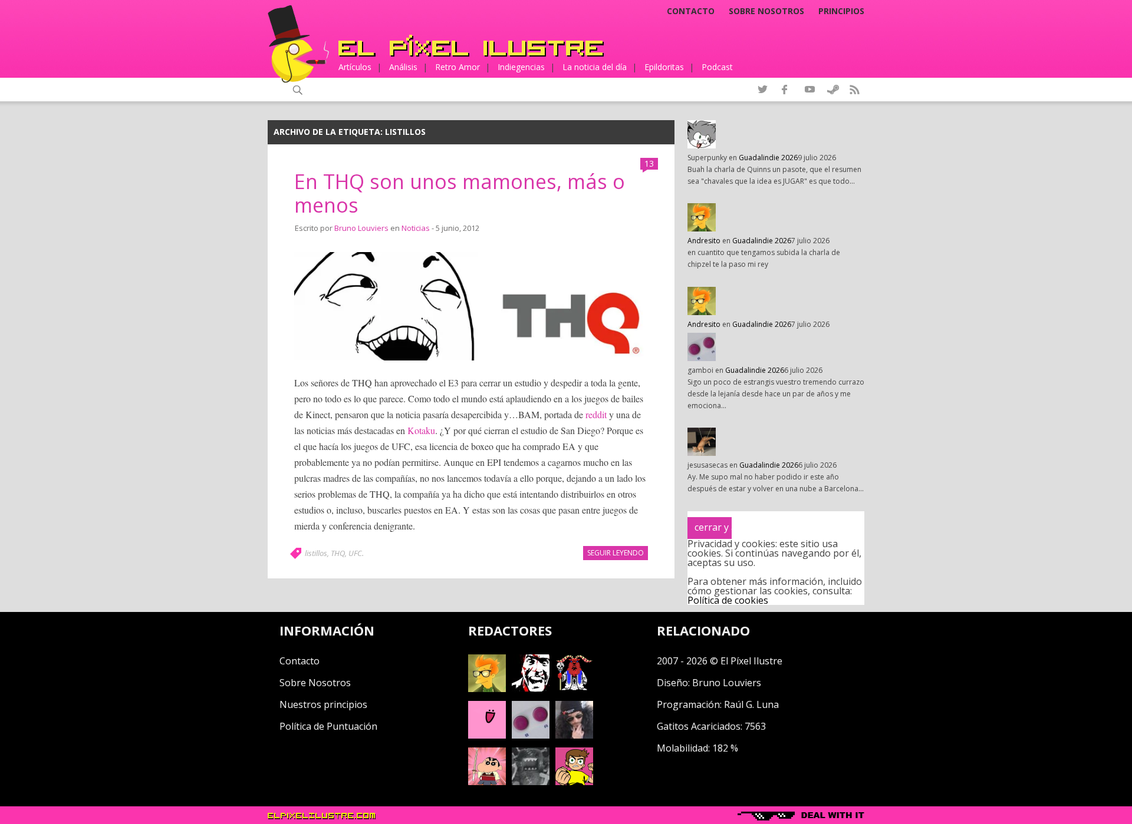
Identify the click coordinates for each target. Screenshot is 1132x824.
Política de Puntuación (328, 726)
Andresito (703, 241)
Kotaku (421, 430)
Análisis (403, 66)
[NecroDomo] (530, 781)
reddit (596, 414)
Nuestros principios (323, 704)
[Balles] (574, 781)
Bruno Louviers (361, 228)
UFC (355, 553)
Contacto (691, 11)
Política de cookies (727, 600)
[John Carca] (574, 735)
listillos (316, 553)
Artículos (354, 66)
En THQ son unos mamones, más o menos (459, 193)
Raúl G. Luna (751, 704)
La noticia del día (594, 66)
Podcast (717, 66)
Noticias (416, 228)
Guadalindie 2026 (768, 158)
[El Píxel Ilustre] (471, 46)
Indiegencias (521, 66)
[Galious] (574, 688)
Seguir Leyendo (615, 553)
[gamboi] (530, 735)
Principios (841, 11)
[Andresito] (487, 688)
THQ (338, 553)
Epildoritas (664, 66)
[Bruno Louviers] (487, 735)
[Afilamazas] (487, 781)
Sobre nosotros (766, 11)
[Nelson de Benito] (530, 688)
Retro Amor (457, 66)
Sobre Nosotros (315, 682)
